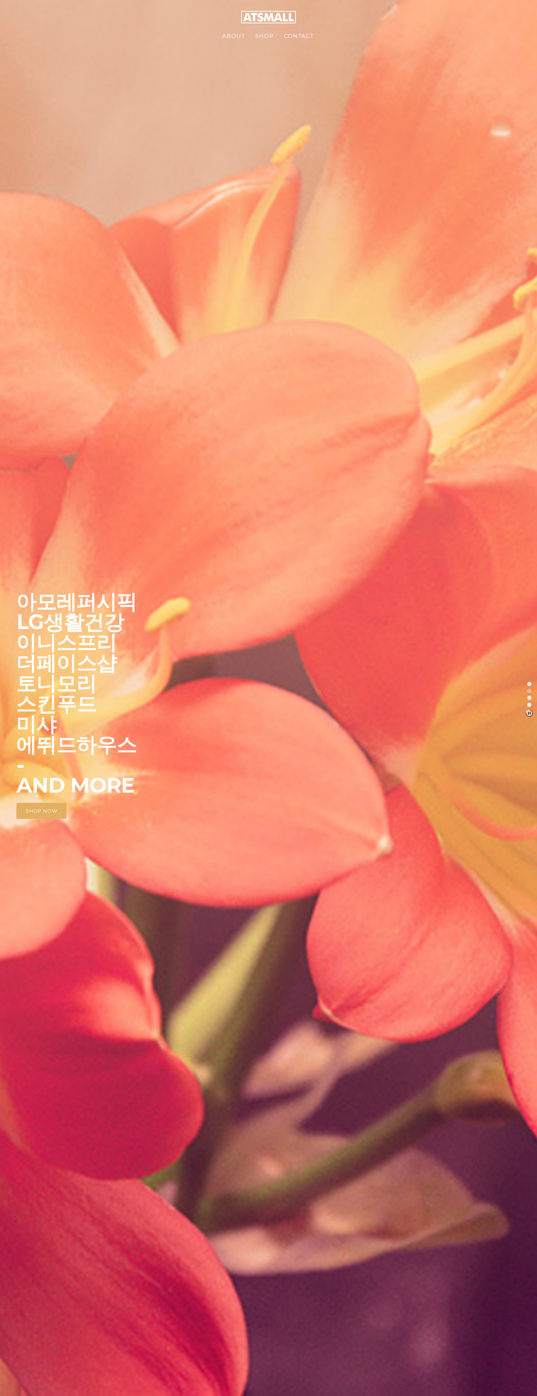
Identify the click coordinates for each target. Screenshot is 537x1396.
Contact (299, 35)
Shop (264, 35)
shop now (41, 811)
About (233, 35)
